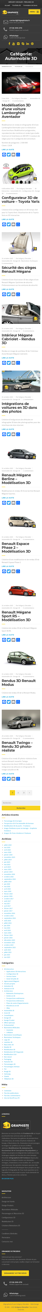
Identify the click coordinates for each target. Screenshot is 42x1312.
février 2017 (8, 908)
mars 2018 (7, 891)
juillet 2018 (7, 882)
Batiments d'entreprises (14, 993)
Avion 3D (7, 1013)
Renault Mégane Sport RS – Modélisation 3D (16, 616)
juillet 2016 (7, 923)
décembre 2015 (9, 940)
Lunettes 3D (8, 1042)
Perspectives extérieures (15, 998)
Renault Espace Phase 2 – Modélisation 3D (16, 548)
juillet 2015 (7, 952)
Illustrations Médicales (12, 1028)
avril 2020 (7, 850)
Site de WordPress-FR (11, 1098)
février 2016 (8, 935)
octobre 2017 (8, 899)
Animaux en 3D (9, 988)
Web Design (35, 1304)
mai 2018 (7, 886)
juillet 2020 (7, 845)
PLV (5, 1069)
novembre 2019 (9, 857)
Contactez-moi (7, 1241)
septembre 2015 (10, 947)
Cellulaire (9, 1032)
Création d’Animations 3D (11, 1225)
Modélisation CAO (10, 1054)
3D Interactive (9, 969)
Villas (8, 1008)
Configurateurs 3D (8, 1217)
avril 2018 (7, 889)
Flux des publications (11, 1093)
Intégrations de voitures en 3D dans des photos (19, 408)
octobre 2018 (8, 877)
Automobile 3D (35, 98)
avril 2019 (7, 867)
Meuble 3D (7, 1047)
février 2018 (8, 894)
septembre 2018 (10, 879)
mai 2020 (7, 847)
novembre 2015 (9, 942)
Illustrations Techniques (29, 261)
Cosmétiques (8, 1015)
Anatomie (9, 1030)
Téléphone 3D (9, 1079)
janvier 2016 (8, 938)
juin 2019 (7, 862)
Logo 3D (7, 1040)
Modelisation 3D (9, 1049)
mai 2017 (7, 903)
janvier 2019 (8, 872)
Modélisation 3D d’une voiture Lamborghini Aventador (16, 111)
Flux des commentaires (12, 1095)
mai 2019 (7, 864)
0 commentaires (18, 101)
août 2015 (7, 950)
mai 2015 (7, 957)
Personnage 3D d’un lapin (13, 821)
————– (5, 1229)
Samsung (7, 1074)
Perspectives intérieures (15, 1001)
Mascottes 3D (9, 1045)
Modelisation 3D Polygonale (13, 1052)
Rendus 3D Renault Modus (19, 683)
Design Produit (9, 1020)
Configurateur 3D (28, 191)
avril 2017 (7, 906)
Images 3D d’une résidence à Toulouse (17, 833)
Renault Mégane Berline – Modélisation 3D (16, 479)
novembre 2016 (9, 913)
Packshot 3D (8, 1062)
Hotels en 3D (10, 996)
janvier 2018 (8, 896)
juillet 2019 (7, 860)
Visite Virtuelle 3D (12, 979)
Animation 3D (8, 986)
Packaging (7, 1059)
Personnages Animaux (11, 1067)
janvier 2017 (8, 911)
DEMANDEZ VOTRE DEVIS (15, 1273)
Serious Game (11, 976)
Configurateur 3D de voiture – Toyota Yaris (20, 200)
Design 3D (6, 101)
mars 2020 (7, 852)
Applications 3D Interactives (16, 971)
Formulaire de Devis (30, 5)
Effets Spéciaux (9, 1023)
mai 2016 (7, 928)
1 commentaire (28, 399)
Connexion (7, 1091)
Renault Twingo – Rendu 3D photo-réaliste (17, 747)
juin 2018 (7, 884)
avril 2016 (7, 930)
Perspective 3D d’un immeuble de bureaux (19, 823)
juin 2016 (7, 925)
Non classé (8, 1057)
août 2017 (7, 901)
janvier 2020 (8, 855)
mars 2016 (7, 933)
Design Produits (8, 1205)
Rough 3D (7, 1071)
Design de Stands (8, 1201)
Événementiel (9, 1025)
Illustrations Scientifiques (13, 1035)
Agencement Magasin (11, 981)
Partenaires (6, 1237)
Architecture (8, 991)
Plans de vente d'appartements (17, 1003)
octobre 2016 (8, 916)
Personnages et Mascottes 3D (13, 1213)
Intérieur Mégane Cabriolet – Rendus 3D (18, 339)
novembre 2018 (9, 874)
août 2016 (7, 921)
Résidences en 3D (12, 1006)
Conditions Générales (9, 1233)
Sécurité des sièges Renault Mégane (19, 270)
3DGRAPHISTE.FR (7, 66)
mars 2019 (7, 869)
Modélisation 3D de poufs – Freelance (17, 826)
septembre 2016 (10, 918)
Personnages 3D (10, 1064)
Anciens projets (9, 984)
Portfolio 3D (16, 5)
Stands (6, 1076)
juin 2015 (7, 955)
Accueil (7, 5)
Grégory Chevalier (22, 1304)
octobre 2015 (8, 945)
